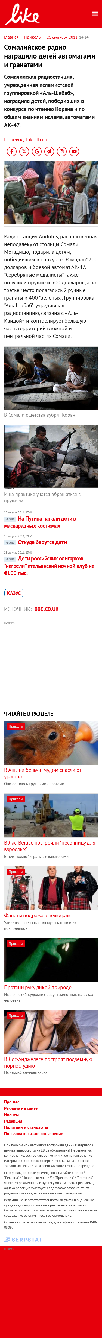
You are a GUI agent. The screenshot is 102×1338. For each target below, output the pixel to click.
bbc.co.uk (47, 609)
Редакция (13, 1121)
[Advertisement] (51, 665)
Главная (11, 37)
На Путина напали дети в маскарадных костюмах (40, 522)
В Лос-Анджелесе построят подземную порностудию (48, 1062)
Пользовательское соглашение (33, 1133)
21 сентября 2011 (62, 37)
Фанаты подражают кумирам (37, 915)
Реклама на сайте (21, 1108)
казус (14, 593)
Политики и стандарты (26, 1127)
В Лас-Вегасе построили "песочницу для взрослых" (49, 846)
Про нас (11, 1102)
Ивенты (11, 1114)
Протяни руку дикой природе (38, 987)
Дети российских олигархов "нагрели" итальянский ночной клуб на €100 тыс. (49, 566)
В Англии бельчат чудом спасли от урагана (42, 773)
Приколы (33, 37)
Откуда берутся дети (36, 542)
